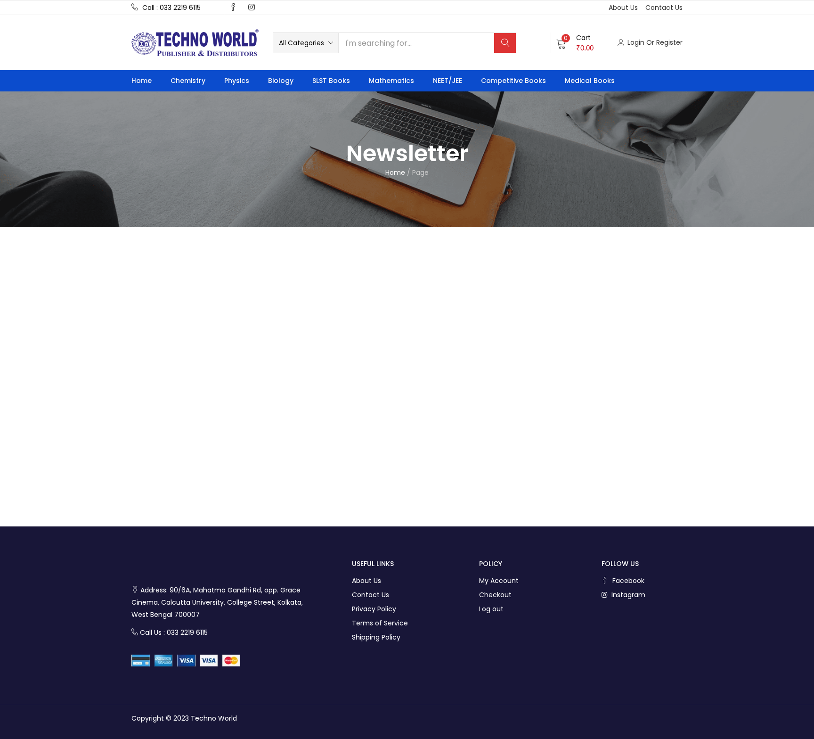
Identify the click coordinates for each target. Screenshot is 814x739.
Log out (491, 609)
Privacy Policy (374, 609)
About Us (366, 580)
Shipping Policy (376, 637)
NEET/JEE (447, 80)
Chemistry (188, 80)
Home (141, 80)
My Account (499, 580)
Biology (280, 80)
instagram (627, 594)
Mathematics (391, 80)
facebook (627, 580)
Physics (236, 80)
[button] (305, 43)
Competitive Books (513, 80)
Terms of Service (380, 623)
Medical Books (590, 80)
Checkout (495, 594)
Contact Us (370, 594)
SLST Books (331, 80)
